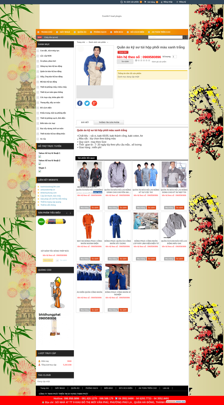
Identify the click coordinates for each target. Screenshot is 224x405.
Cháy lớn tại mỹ (51, 37)
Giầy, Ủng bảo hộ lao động (51, 77)
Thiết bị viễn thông (48, 205)
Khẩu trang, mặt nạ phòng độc (53, 113)
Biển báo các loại (47, 123)
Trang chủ (46, 32)
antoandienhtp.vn (48, 190)
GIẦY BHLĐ (65, 32)
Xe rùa (43, 139)
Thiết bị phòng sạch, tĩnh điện (52, 118)
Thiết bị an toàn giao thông (51, 92)
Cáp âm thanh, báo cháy (51, 196)
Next (70, 213)
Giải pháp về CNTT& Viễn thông (54, 199)
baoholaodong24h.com (50, 187)
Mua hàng (85, 208)
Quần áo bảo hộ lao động (50, 71)
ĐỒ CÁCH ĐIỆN (137, 32)
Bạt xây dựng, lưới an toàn (51, 128)
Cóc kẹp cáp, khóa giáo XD (51, 97)
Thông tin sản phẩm (109, 122)
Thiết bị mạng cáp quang (51, 202)
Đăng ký (182, 2)
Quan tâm (123, 52)
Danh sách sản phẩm (97, 42)
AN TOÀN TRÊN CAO (161, 32)
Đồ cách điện (46, 108)
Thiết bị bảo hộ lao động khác (52, 134)
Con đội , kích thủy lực (49, 51)
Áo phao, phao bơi (48, 61)
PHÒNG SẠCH (100, 32)
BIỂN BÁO (118, 32)
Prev (67, 213)
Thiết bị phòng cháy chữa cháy (53, 87)
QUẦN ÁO (82, 32)
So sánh (125, 61)
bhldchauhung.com (49, 193)
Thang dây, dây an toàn (50, 103)
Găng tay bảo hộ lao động (51, 66)
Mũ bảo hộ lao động (48, 82)
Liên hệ (166, 388)
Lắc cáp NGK (46, 56)
